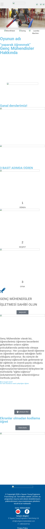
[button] (2, 4)
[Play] (22, 472)
